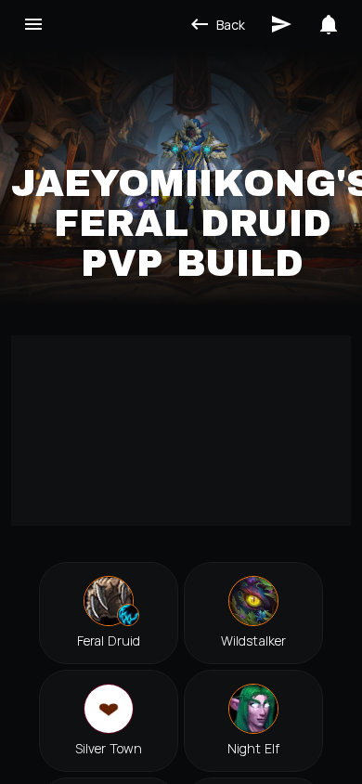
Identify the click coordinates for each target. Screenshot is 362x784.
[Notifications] (328, 24)
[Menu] (33, 24)
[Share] (281, 24)
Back (230, 24)
